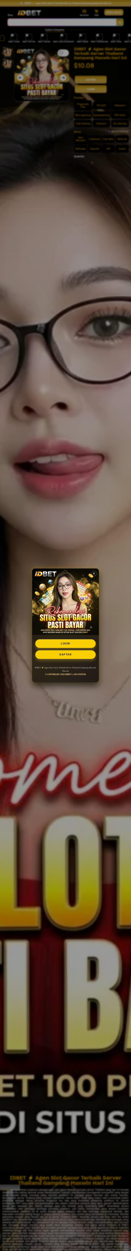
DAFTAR (65, 654)
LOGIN (65, 643)
